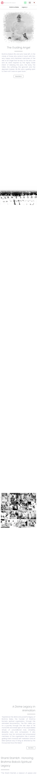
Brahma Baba (14, 7)
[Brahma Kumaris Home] (8, 2)
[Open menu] (30, 2)
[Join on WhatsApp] (25, 2)
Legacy (25, 7)
